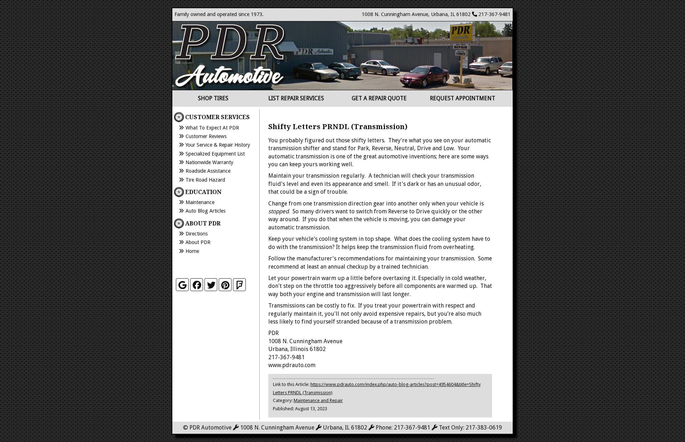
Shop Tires (213, 98)
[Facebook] (196, 284)
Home (192, 251)
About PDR (198, 242)
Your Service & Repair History (218, 145)
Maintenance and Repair (318, 400)
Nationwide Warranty (209, 162)
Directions (197, 234)
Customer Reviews (206, 136)
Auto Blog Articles (205, 211)
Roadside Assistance (208, 171)
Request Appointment (462, 98)
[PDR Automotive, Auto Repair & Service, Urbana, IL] (211, 265)
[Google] (182, 284)
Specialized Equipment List (215, 154)
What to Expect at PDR (212, 128)
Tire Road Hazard (205, 180)
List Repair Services (296, 98)
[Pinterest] (225, 284)
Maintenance (200, 202)
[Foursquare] (239, 284)
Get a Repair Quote (379, 98)
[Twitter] (210, 284)
